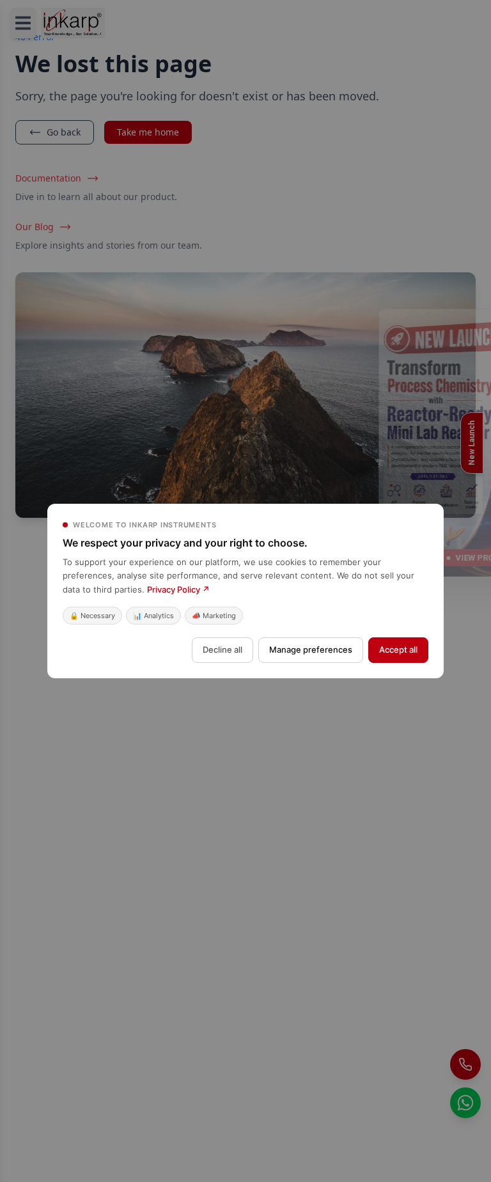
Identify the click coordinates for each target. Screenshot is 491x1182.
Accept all (398, 649)
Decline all (222, 649)
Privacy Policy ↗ (178, 589)
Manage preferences (310, 649)
